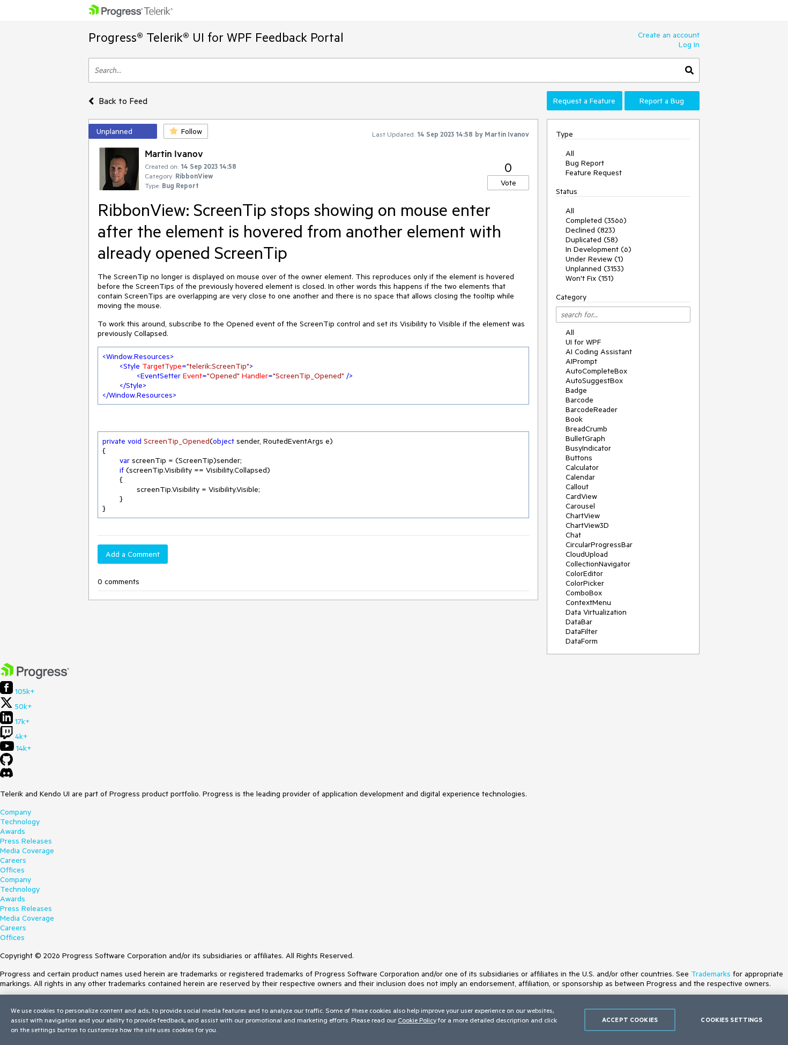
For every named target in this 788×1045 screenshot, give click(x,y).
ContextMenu (588, 602)
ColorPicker (585, 583)
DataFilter (582, 631)
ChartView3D (587, 525)
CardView (581, 496)
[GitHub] (6, 763)
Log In (689, 44)
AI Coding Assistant (599, 351)
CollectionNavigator (598, 564)
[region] (394, 1020)
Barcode (579, 400)
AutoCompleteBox (596, 371)
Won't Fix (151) (590, 278)
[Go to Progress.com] (35, 676)
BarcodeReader (592, 409)
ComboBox (584, 593)
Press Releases (26, 841)
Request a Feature (584, 101)
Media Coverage (27, 850)
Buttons (579, 457)
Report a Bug (662, 101)
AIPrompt (581, 361)
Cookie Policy (417, 1020)
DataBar (579, 621)
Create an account (669, 35)
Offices (12, 870)
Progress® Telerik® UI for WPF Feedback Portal (216, 37)
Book (574, 419)
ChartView (583, 515)
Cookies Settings (731, 1020)
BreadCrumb (586, 429)
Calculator (582, 467)
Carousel (580, 506)
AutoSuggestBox (594, 380)
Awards (12, 831)
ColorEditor (584, 573)
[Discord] (6, 775)
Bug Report (585, 163)
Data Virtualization (596, 612)
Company (15, 812)
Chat (573, 535)
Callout (577, 486)
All (570, 153)
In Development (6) (598, 249)
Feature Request (594, 172)
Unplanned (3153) (595, 268)
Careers (13, 860)
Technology (20, 821)
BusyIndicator (588, 448)
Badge (576, 390)
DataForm (582, 641)
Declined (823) (590, 230)
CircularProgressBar (599, 544)
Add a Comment (133, 554)
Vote (508, 183)
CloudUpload (587, 554)
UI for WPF (583, 342)
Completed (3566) (596, 220)
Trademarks (711, 974)
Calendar (580, 477)
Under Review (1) (594, 259)
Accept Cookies (630, 1020)
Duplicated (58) (592, 239)
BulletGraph (585, 438)
